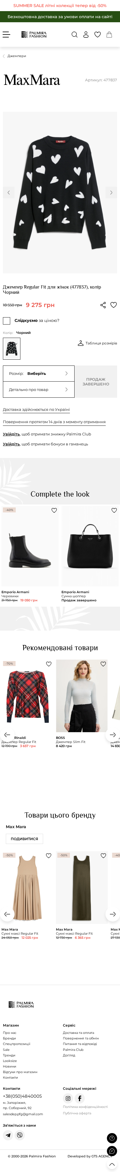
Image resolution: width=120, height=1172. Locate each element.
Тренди (9, 1055)
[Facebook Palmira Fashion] (80, 1098)
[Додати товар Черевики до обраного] (54, 510)
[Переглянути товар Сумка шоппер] (90, 555)
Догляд (69, 1055)
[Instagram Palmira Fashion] (68, 1098)
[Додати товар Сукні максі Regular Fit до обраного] (49, 856)
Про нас (9, 1033)
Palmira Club (73, 1050)
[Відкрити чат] (112, 1151)
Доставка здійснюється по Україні (36, 409)
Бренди (9, 1038)
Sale (6, 1050)
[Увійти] (85, 34)
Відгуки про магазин (20, 1072)
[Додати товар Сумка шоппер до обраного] (114, 510)
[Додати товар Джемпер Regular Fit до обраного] (49, 664)
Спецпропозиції (16, 1044)
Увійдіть (11, 434)
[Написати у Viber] (20, 1135)
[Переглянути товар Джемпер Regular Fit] (27, 719)
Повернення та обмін (81, 1038)
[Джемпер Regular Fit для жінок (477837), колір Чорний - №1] (60, 192)
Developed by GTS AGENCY (90, 1156)
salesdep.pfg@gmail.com (23, 1114)
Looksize (10, 1061)
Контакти (10, 1077)
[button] (74, 34)
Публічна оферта (77, 1113)
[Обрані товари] (97, 34)
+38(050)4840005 (22, 1096)
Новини (9, 1066)
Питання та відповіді (80, 1044)
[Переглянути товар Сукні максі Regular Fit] (27, 911)
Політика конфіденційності (85, 1107)
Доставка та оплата (78, 1033)
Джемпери (17, 56)
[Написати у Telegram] (8, 1135)
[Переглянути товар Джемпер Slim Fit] (81, 719)
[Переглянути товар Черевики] (30, 555)
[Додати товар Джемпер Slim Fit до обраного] (103, 664)
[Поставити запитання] (112, 1138)
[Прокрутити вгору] (112, 1164)
